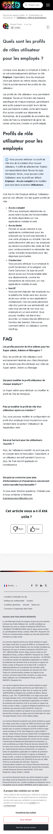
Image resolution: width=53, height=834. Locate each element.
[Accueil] (11, 5)
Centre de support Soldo (14, 15)
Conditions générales (12, 605)
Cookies (30, 601)
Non (21, 528)
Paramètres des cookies (26, 812)
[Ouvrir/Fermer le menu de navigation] (48, 5)
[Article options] (48, 27)
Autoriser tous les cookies (26, 827)
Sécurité (26, 605)
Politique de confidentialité (14, 601)
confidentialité (10, 805)
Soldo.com (35, 605)
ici (16, 329)
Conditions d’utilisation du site (15, 597)
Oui (37, 528)
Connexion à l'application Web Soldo (18, 609)
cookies (32, 803)
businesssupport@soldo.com (18, 498)
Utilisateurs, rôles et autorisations (31, 17)
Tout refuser (26, 819)
